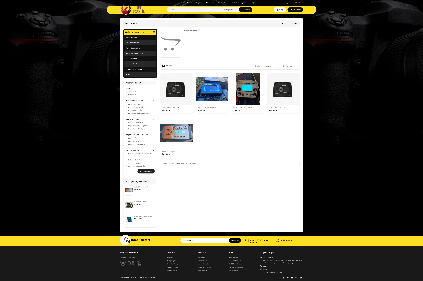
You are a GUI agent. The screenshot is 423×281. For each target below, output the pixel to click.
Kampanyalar (172, 267)
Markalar (210, 3)
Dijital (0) (132, 95)
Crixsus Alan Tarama (170, 107)
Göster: (286, 66)
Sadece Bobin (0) (135, 123)
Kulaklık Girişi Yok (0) (136, 160)
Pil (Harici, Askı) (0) (136, 104)
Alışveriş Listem (204, 264)
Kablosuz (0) (133, 141)
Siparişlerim (202, 261)
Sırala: (257, 66)
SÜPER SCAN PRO (140, 201)
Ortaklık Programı (239, 3)
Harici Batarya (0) (135, 107)
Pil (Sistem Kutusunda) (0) (139, 113)
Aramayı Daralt (146, 171)
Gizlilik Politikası (235, 264)
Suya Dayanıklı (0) (135, 129)
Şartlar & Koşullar (236, 267)
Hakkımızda (233, 258)
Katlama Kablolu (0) (136, 144)
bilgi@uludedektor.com (272, 272)
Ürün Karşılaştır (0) (192, 30)
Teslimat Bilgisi (235, 261)
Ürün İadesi (202, 270)
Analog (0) (132, 92)
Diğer (254, 3)
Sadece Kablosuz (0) (137, 166)
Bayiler (199, 3)
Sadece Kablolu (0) (136, 163)
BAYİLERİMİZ (233, 270)
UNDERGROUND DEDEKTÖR (144, 216)
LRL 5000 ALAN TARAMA (207, 107)
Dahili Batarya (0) (135, 110)
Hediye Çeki (223, 3)
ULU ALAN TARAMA (141, 187)
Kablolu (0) (132, 138)
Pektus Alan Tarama (277, 107)
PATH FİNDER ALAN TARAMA (244, 107)
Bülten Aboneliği (204, 267)
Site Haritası (172, 270)
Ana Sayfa (187, 3)
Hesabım (201, 258)
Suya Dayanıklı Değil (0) (138, 126)
